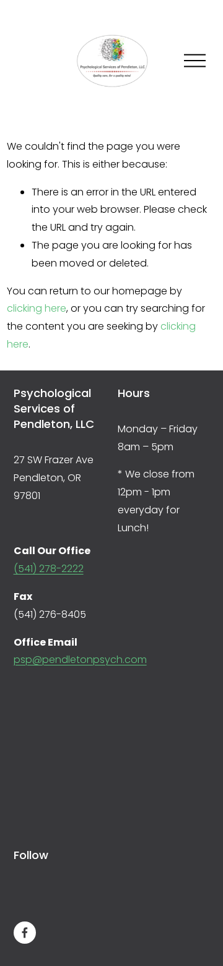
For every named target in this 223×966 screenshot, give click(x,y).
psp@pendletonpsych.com (80, 659)
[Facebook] (25, 932)
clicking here (36, 308)
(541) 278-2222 (49, 569)
